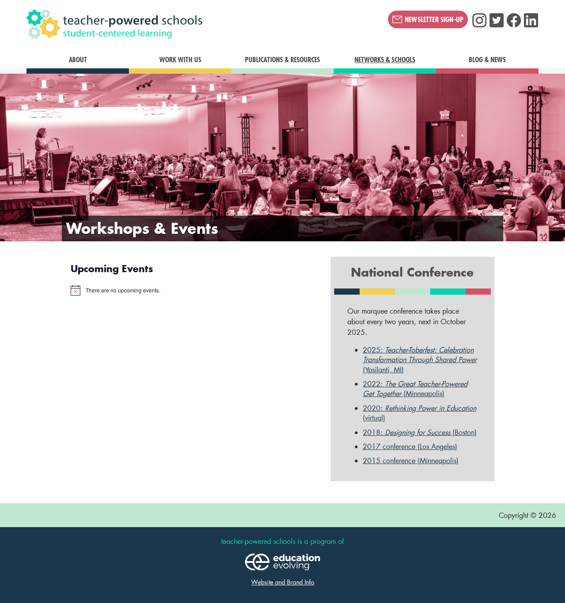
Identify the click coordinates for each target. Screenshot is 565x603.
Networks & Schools (384, 59)
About (78, 59)
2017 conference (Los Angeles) (410, 446)
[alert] (193, 290)
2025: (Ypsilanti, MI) (420, 359)
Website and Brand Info (282, 582)
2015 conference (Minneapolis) (411, 460)
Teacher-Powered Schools (158, 24)
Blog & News (487, 59)
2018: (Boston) (420, 432)
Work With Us (180, 59)
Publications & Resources (282, 59)
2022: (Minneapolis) (415, 388)
